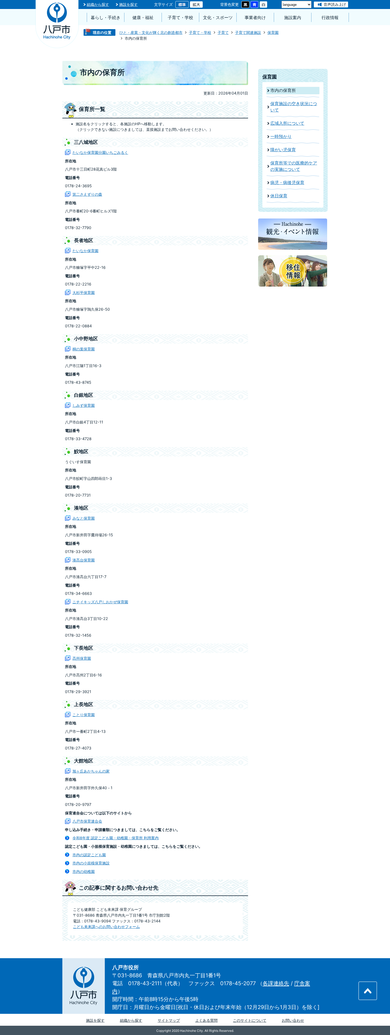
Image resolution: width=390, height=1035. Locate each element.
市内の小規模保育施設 (91, 863)
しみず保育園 (83, 405)
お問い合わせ (293, 1020)
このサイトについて (249, 1020)
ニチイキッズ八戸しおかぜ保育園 (100, 602)
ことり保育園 (83, 714)
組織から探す (98, 4)
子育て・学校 (180, 17)
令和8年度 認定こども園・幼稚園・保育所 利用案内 (115, 838)
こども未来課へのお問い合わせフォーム (106, 926)
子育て (223, 32)
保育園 (273, 32)
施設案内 (292, 17)
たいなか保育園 (85, 250)
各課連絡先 (276, 983)
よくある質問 (206, 1020)
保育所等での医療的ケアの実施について (293, 166)
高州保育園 (81, 658)
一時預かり (281, 136)
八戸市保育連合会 (87, 821)
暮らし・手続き (105, 17)
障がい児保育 (283, 149)
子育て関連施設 (248, 32)
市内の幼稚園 (83, 871)
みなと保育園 (83, 518)
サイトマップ (169, 1020)
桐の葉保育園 (83, 349)
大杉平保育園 (83, 292)
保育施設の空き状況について (293, 107)
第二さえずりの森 (87, 194)
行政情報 (330, 17)
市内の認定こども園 (89, 855)
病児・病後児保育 (287, 182)
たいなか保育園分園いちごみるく (100, 152)
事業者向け (255, 17)
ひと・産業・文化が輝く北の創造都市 (151, 32)
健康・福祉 (143, 17)
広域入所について (287, 123)
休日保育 (278, 195)
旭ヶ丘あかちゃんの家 (91, 771)
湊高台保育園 (83, 560)
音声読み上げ (335, 4)
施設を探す (128, 4)
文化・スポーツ (218, 17)
